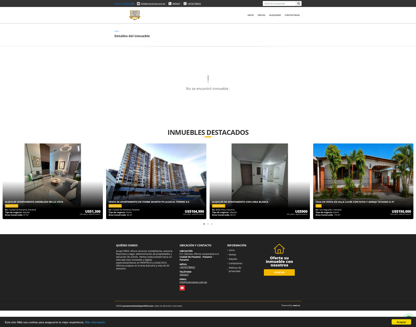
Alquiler (233, 258)
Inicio (250, 15)
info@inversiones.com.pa (153, 3)
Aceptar (401, 322)
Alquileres (275, 15)
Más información (95, 322)
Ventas (261, 15)
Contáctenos (292, 15)
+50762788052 (194, 3)
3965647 (176, 3)
